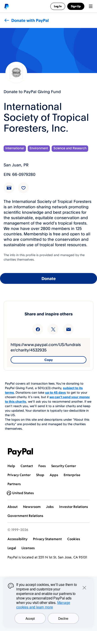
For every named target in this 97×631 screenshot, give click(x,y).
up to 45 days (55, 392)
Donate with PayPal (30, 20)
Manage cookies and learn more (43, 605)
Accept (30, 618)
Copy (48, 360)
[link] (11, 190)
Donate (49, 278)
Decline (63, 618)
